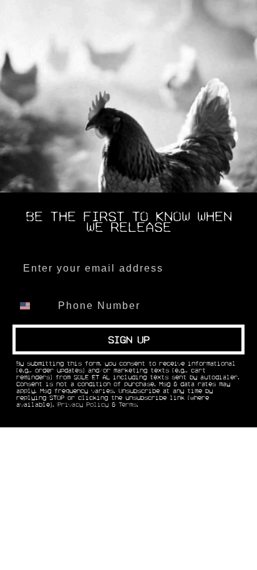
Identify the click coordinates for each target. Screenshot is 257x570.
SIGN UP (129, 339)
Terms (128, 405)
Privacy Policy (83, 405)
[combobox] (32, 306)
